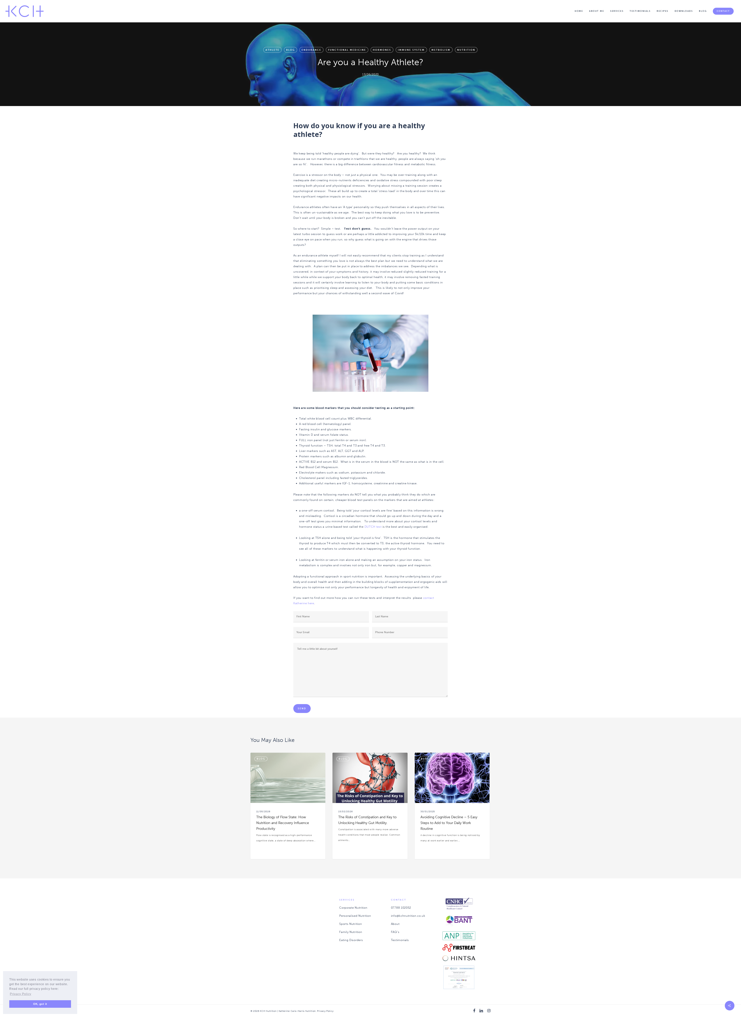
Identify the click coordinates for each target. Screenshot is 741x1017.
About (395, 924)
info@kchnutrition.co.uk (408, 916)
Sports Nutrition (350, 924)
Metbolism (440, 50)
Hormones (382, 50)
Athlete (272, 50)
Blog (290, 50)
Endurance (311, 50)
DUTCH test (373, 526)
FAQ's (395, 932)
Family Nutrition (350, 932)
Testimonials (400, 940)
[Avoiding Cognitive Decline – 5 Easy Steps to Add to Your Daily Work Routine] (452, 806)
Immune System (411, 50)
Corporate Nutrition (353, 907)
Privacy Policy (325, 1011)
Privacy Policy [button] (20, 994)
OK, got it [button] (40, 1003)
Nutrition (466, 50)
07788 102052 (401, 907)
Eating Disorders (351, 940)
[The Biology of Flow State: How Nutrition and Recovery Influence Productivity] (287, 806)
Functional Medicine (347, 50)
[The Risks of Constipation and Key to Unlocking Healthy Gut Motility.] (369, 806)
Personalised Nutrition (355, 916)
